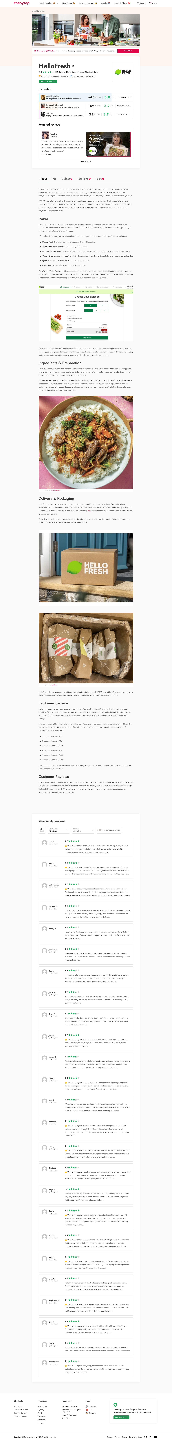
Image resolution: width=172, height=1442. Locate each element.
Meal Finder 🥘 (68, 3)
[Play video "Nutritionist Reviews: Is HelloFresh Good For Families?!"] (108, 144)
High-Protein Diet (69, 1415)
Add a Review (120, 1417)
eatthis (54, 685)
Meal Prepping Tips (70, 1406)
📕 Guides (90, 1410)
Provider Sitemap (21, 1410)
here (89, 510)
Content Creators (21, 1413)
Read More (46, 155)
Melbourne (42, 1406)
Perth (40, 1413)
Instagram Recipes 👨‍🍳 (88, 3)
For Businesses (20, 1416)
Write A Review (47, 81)
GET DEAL (128, 51)
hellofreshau (56, 490)
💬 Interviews (91, 1406)
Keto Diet (65, 1418)
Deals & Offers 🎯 (122, 3)
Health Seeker (52, 96)
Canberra (41, 1416)
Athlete (49, 113)
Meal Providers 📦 (47, 3)
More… (40, 1423)
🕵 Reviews (91, 1413)
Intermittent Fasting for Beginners (71, 1411)
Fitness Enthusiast (54, 105)
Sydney (41, 1410)
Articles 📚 (105, 3)
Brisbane (41, 1419)
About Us (18, 1406)
